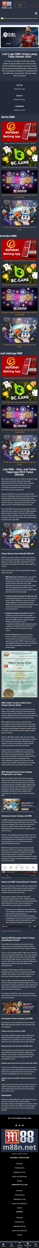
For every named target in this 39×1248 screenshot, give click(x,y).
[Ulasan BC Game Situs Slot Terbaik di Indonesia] (19, 165)
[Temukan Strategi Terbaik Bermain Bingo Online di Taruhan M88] (19, 193)
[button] (36, 13)
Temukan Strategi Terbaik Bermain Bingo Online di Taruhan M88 (19, 196)
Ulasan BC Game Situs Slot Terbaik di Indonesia (19, 167)
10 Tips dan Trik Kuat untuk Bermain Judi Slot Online (19, 228)
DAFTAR (19, 85)
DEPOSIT (19, 96)
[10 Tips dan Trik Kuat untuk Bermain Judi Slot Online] (19, 225)
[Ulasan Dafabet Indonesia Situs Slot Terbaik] (19, 141)
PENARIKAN (19, 106)
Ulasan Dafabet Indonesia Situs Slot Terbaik (19, 143)
